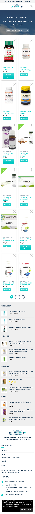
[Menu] (2, 6)
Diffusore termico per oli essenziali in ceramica (8, 240)
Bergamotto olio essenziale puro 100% (8, 154)
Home (4, 21)
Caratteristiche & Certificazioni (10, 457)
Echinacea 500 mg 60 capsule (25, 239)
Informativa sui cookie (12, 506)
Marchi (3, 461)
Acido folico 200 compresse (8, 68)
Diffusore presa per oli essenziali (26, 198)
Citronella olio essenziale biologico (7, 199)
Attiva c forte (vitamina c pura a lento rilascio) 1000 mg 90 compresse (8, 114)
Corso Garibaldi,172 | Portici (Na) (14, 481)
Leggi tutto (24, 74)
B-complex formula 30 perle (25, 112)
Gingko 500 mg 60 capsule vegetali (8, 284)
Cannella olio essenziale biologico (24, 154)
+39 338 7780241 (24, 491)
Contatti (3, 454)
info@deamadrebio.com (16, 494)
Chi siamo (4, 451)
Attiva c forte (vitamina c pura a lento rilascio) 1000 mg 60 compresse (26, 70)
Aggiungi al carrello (8, 76)
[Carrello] (31, 6)
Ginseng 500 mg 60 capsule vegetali (26, 284)
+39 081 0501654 (13, 485)
